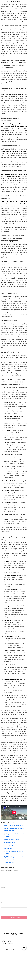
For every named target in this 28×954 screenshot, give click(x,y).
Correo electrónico (7, 894)
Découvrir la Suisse (7, 940)
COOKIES (6, 933)
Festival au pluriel (9, 862)
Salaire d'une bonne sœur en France (14, 825)
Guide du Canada (6, 941)
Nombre (3, 887)
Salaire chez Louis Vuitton (11, 839)
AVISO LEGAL (14, 928)
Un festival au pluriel (10, 842)
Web (2, 902)
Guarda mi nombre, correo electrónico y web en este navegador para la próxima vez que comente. (14, 912)
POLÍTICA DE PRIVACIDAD (16, 933)
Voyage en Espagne (7, 943)
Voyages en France (13, 1)
